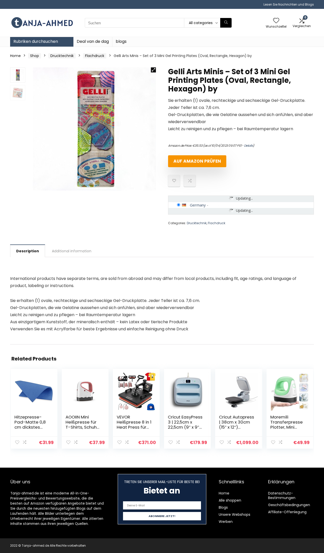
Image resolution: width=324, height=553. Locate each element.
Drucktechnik (62, 55)
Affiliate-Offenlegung (287, 511)
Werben (226, 521)
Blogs (223, 507)
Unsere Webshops (234, 514)
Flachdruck (94, 55)
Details (248, 145)
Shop (34, 55)
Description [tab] (27, 251)
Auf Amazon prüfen (197, 161)
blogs (121, 41)
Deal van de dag (93, 41)
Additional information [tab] (71, 251)
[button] (153, 69)
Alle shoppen (230, 500)
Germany (198, 204)
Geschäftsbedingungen (289, 504)
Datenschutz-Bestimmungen (281, 495)
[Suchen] (226, 23)
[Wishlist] (276, 21)
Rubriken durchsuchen (35, 41)
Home (15, 55)
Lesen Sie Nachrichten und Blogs (289, 4)
